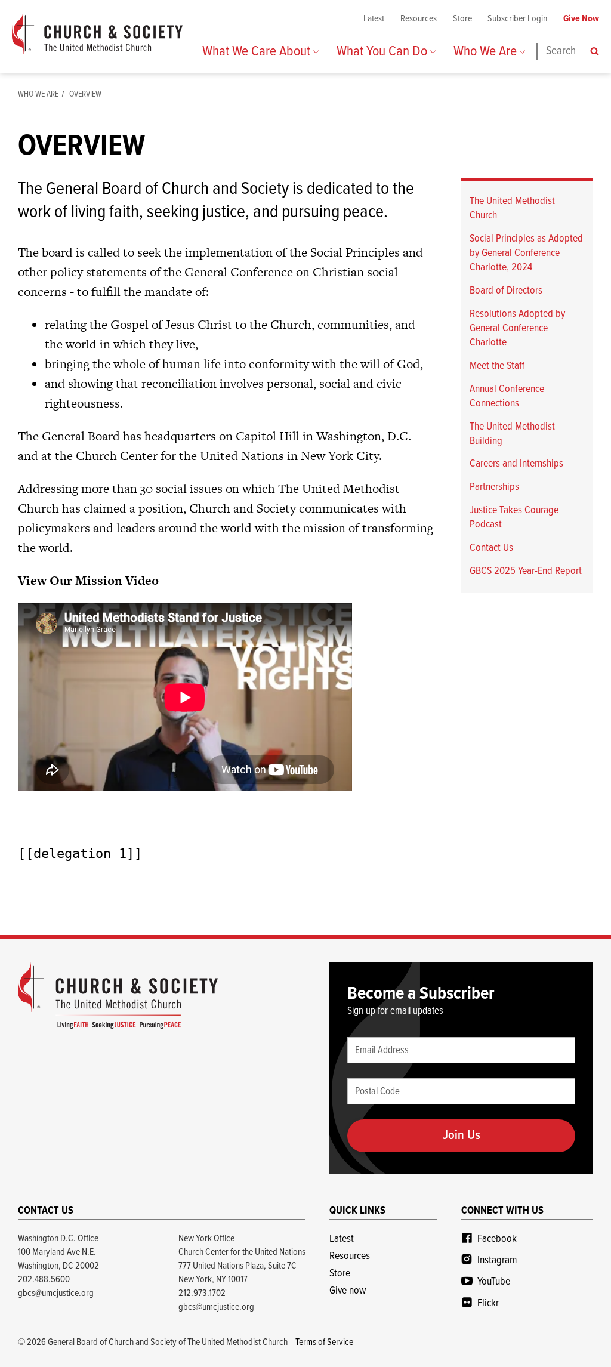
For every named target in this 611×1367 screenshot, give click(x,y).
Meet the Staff (497, 366)
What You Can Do (383, 51)
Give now (347, 1291)
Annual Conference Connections (507, 396)
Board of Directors (506, 291)
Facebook (497, 1239)
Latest (373, 19)
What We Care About (257, 51)
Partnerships (494, 487)
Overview (85, 94)
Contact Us (491, 548)
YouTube (493, 1282)
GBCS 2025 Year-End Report (526, 571)
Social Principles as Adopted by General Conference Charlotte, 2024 (526, 253)
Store (462, 19)
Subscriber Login (517, 19)
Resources (418, 19)
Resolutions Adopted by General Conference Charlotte (517, 328)
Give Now (581, 19)
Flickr (488, 1303)
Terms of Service (324, 1342)
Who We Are (486, 51)
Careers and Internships (516, 464)
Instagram (497, 1260)
